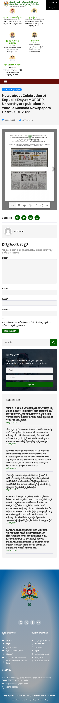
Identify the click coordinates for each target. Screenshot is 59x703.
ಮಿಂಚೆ (5, 299)
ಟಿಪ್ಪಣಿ (5, 257)
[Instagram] (20, 622)
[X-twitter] (26, 622)
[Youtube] (38, 622)
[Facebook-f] (32, 622)
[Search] (53, 342)
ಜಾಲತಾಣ (5, 309)
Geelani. (52, 695)
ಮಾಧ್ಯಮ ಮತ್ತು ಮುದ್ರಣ (12, 89)
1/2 (12, 205)
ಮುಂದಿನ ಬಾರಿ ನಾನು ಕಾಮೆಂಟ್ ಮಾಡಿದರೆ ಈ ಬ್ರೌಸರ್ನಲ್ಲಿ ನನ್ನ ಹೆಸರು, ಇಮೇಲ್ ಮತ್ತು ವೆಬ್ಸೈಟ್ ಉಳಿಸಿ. (27, 324)
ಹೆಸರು (5, 288)
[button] (5, 81)
